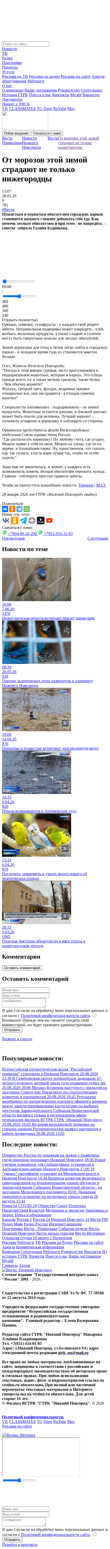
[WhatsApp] (27, 509)
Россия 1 (24, 1219)
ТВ (4, 53)
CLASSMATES (22, 108)
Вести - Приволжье (41, 1228)
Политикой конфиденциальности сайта (55, 1015)
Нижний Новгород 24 (70, 1219)
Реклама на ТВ (15, 76)
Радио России (36, 1224)
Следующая (97, 538)
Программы (12, 1228)
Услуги (8, 72)
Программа (12, 62)
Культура (37, 1210)
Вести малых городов (55, 1233)
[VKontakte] (5, 509)
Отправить (12, 1030)
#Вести (8, 209)
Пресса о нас (40, 95)
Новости (9, 49)
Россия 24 (41, 1219)
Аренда (8, 1247)
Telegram (85, 485)
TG (39, 108)
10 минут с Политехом (52, 1238)
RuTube (59, 108)
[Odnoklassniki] (12, 509)
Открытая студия (17, 1238)
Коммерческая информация (40, 1247)
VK (5, 108)
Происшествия (15, 1210)
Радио (7, 58)
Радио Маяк (12, 1224)
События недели (73, 1228)
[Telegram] (19, 509)
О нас (7, 85)
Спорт (62, 1206)
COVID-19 (27, 1206)
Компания (11, 1251)
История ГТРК (15, 95)
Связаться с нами (47, 133)
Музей (76, 95)
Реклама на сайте (76, 76)
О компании (13, 90)
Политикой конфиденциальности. (33, 1417)
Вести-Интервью (90, 1233)
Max (71, 108)
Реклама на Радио (57, 1242)
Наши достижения (41, 90)
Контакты (60, 95)
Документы (12, 99)
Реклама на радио (44, 76)
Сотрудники (91, 90)
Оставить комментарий (22, 968)
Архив (24, 1265)
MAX (101, 485)
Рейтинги (35, 81)
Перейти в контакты (20, 1544)
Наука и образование (33, 1215)
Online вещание (16, 133)
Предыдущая (13, 538)
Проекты (10, 67)
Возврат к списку (17, 1039)
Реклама (9, 1242)
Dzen (47, 108)
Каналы (9, 1219)
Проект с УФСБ (16, 104)
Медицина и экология (65, 1210)
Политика (77, 1206)
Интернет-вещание (65, 1224)
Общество (47, 1206)
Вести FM (99, 1219)
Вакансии (91, 95)
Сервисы (10, 1265)
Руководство (69, 90)
